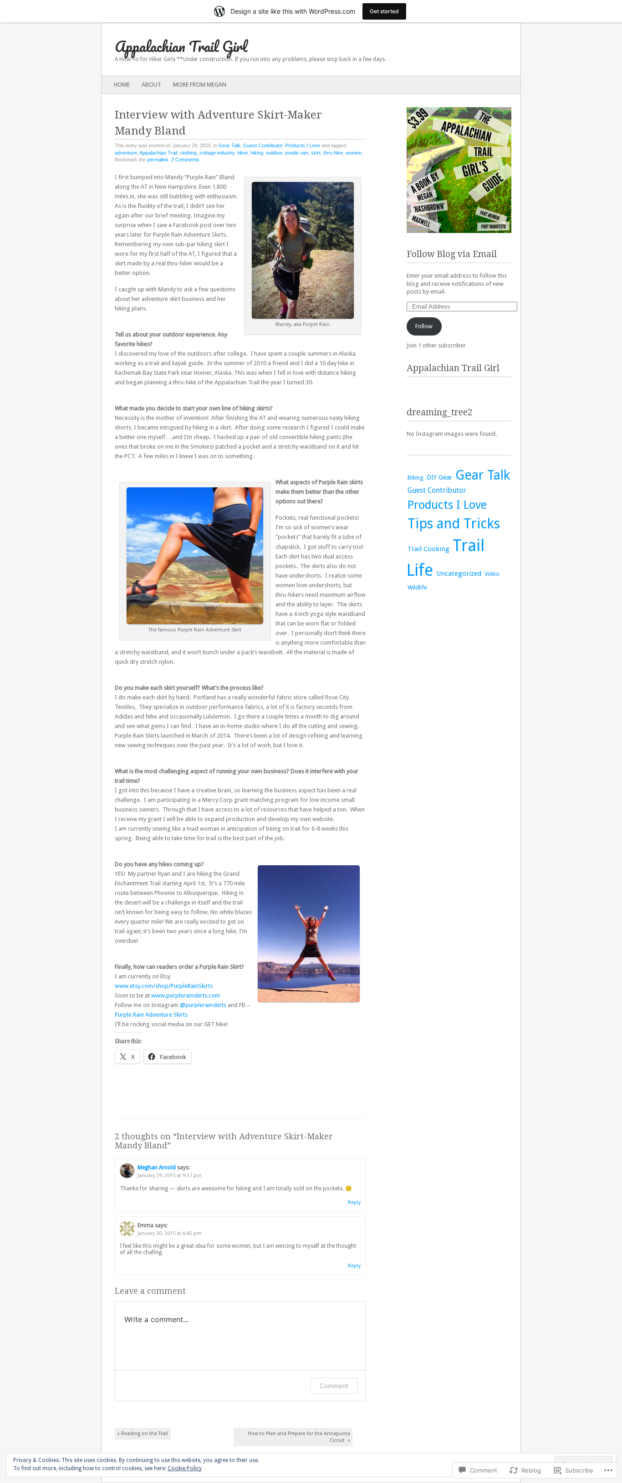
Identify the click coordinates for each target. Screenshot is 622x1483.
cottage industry (217, 152)
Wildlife (417, 587)
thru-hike (333, 152)
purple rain (296, 152)
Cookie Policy (185, 1468)
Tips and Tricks (454, 524)
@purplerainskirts (203, 1005)
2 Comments (185, 159)
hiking (256, 152)
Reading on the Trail (142, 1433)
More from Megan (199, 84)
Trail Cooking (428, 549)
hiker (242, 152)
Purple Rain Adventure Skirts (151, 1014)
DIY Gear (439, 477)
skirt (316, 152)
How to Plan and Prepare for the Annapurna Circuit (299, 1437)
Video (492, 573)
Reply (354, 1202)
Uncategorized (458, 573)
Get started (384, 11)
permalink (157, 159)
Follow (424, 326)
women (354, 152)
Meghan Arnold (157, 1167)
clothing (188, 152)
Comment (334, 1386)
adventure (126, 152)
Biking (415, 477)
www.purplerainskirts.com (185, 995)
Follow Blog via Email (452, 254)
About (151, 84)
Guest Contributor (262, 145)
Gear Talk (229, 145)
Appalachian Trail (158, 152)
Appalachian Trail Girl (181, 46)
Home (122, 84)
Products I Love (302, 145)
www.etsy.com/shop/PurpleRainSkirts (164, 985)
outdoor (274, 152)
